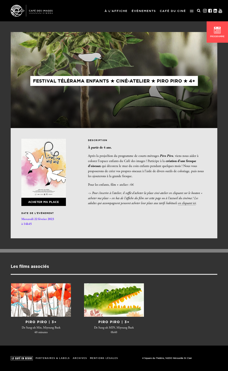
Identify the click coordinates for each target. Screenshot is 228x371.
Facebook (210, 11)
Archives (80, 358)
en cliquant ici (187, 203)
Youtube (220, 11)
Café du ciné (173, 10)
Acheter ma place (43, 201)
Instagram (205, 11)
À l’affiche (116, 10)
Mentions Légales (104, 358)
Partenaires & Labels (53, 358)
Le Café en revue (22, 358)
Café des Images (32, 11)
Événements (144, 10)
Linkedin (215, 11)
